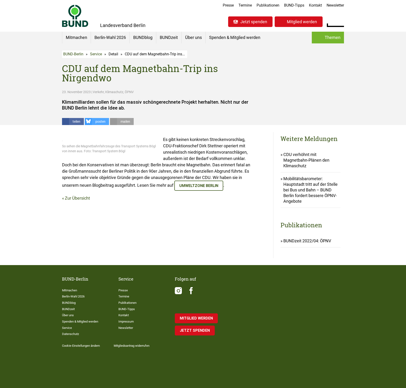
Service (96, 54)
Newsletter (335, 5)
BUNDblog (142, 37)
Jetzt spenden (253, 21)
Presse (228, 5)
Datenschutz (70, 334)
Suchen (340, 21)
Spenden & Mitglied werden (234, 37)
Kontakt (315, 5)
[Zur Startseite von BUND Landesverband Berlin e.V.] (75, 16)
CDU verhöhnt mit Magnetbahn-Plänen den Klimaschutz (306, 160)
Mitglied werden (302, 21)
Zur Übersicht (77, 198)
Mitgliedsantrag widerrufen (131, 345)
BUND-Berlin (73, 54)
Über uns (193, 37)
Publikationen (268, 5)
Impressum (126, 321)
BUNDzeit (169, 37)
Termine (245, 5)
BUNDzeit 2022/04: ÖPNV (307, 240)
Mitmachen (76, 37)
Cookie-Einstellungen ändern (81, 345)
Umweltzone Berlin (198, 185)
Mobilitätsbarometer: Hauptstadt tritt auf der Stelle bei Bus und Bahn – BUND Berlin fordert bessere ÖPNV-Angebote (310, 190)
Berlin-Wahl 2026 (110, 37)
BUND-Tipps (294, 5)
